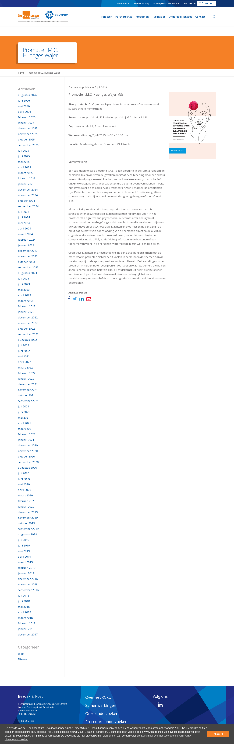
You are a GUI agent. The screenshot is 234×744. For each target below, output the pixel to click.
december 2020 (28, 445)
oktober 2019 (26, 523)
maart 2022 (25, 367)
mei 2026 (24, 106)
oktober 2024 (26, 200)
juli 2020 (23, 473)
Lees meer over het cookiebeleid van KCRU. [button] (166, 735)
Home (21, 72)
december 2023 (28, 251)
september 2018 (28, 590)
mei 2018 (24, 606)
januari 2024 (26, 245)
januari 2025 (26, 184)
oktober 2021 (26, 395)
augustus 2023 (27, 273)
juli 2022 (23, 345)
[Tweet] (75, 298)
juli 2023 (23, 278)
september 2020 (28, 462)
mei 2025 (24, 162)
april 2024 (24, 228)
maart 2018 (25, 618)
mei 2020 (24, 484)
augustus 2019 (27, 534)
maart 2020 (25, 495)
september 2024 (28, 206)
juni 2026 (24, 100)
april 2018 (24, 612)
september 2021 (28, 401)
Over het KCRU (98, 697)
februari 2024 (26, 239)
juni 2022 (24, 351)
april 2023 (24, 295)
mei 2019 (24, 551)
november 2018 (28, 584)
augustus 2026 (27, 95)
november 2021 (28, 390)
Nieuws (22, 659)
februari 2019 (26, 568)
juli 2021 (23, 406)
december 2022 (28, 317)
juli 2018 (23, 595)
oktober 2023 (26, 262)
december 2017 (28, 634)
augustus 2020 (27, 467)
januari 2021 (26, 440)
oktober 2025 (26, 139)
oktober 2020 (26, 456)
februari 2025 (26, 178)
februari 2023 (26, 306)
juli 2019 (23, 540)
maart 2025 (25, 173)
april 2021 (24, 423)
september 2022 (28, 334)
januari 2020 (26, 506)
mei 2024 (24, 223)
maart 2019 (25, 562)
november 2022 (28, 323)
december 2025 (28, 128)
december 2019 (28, 512)
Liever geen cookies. (16, 739)
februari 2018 (26, 623)
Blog (21, 653)
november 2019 (28, 517)
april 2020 (24, 490)
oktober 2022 (26, 328)
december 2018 (28, 579)
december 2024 (28, 189)
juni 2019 (24, 545)
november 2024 (28, 195)
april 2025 (24, 167)
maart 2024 (25, 234)
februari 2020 (26, 501)
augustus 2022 (27, 339)
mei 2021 (24, 417)
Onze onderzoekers (102, 713)
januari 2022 (26, 378)
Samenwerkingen (100, 705)
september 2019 (28, 529)
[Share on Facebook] (69, 298)
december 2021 (28, 384)
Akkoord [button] (218, 734)
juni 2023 (24, 284)
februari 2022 (26, 373)
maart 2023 (25, 301)
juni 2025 (24, 156)
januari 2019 (26, 573)
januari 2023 (26, 312)
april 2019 (24, 556)
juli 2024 (23, 212)
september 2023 (28, 267)
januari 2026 (26, 123)
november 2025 (28, 134)
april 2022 (24, 362)
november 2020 (28, 451)
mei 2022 (24, 356)
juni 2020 (24, 479)
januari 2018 (26, 629)
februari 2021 (26, 434)
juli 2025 (23, 150)
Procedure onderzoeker (106, 721)
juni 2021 (24, 412)
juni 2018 (24, 601)
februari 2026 (26, 117)
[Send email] (88, 298)
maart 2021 (25, 428)
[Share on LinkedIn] (81, 298)
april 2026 (24, 111)
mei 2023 (24, 289)
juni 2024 (24, 217)
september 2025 (28, 145)
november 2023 (28, 256)
